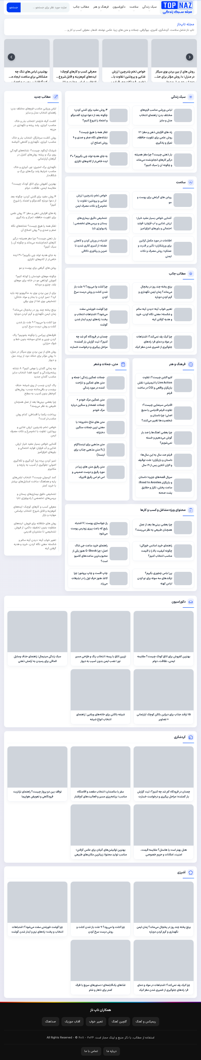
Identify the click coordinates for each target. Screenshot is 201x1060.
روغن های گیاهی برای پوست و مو (37, 268)
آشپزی (181, 872)
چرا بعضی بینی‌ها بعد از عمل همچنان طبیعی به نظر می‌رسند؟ (35, 404)
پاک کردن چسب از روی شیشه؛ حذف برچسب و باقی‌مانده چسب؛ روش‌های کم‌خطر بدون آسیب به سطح (35, 389)
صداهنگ (50, 1021)
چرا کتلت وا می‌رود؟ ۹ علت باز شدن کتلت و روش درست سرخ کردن (36, 324)
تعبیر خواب (96, 1021)
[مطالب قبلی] (189, 57)
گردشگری (179, 737)
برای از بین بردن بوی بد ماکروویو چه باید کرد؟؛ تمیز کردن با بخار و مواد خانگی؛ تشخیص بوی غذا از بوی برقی (33, 297)
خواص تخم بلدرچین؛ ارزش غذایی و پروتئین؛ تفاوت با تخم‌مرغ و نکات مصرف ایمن (33, 431)
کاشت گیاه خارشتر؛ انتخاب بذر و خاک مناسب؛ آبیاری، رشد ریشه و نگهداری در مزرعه (35, 125)
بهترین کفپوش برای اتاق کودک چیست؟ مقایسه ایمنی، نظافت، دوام (34, 186)
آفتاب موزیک (72, 1021)
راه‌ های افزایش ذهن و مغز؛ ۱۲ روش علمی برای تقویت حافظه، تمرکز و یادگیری (33, 215)
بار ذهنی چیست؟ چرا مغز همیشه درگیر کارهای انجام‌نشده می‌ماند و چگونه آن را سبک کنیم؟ (33, 243)
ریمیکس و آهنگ (146, 1021)
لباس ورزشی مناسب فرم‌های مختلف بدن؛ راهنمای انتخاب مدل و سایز (33, 111)
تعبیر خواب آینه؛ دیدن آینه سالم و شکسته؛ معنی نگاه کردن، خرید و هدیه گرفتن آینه (35, 544)
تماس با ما (91, 1051)
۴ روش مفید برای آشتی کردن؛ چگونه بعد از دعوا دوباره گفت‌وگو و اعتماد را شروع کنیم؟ (33, 201)
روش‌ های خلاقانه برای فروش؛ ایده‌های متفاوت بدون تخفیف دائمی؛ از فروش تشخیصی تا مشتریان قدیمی (35, 527)
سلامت (180, 182)
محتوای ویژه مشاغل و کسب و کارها (162, 510)
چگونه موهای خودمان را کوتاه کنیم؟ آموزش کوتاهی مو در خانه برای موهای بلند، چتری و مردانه (35, 280)
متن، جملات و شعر (105, 364)
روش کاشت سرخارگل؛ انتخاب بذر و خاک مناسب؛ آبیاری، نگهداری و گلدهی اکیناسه (34, 140)
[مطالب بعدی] (11, 57)
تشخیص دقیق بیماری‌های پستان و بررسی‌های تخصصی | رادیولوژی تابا (36, 496)
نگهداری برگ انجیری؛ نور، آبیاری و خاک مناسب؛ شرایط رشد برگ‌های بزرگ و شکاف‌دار (35, 171)
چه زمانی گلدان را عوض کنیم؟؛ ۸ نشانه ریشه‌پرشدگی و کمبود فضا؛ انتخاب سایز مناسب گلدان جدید (34, 372)
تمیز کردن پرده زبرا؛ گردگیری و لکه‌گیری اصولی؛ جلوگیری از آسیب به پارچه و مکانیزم (34, 465)
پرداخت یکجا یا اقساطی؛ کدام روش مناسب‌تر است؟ (36, 417)
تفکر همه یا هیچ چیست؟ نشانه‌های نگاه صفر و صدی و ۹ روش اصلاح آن (33, 228)
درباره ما (112, 1051)
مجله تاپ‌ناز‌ (177, 7)
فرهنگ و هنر (177, 364)
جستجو (13, 7)
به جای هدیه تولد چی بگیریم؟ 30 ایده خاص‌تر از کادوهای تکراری (34, 257)
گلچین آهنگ (119, 1021)
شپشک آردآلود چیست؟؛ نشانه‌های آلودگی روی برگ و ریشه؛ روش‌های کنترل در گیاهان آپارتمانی (33, 155)
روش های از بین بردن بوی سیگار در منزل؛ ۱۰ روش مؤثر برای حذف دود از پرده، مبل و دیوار (33, 356)
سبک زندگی (178, 97)
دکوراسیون (178, 601)
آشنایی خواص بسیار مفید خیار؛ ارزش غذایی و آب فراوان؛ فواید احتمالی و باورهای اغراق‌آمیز (36, 448)
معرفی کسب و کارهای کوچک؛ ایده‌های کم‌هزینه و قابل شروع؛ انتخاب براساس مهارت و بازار (34, 511)
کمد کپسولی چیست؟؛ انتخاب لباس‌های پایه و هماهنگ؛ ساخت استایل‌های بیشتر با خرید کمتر (33, 481)
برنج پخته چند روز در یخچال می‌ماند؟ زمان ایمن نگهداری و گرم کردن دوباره (34, 312)
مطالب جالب (177, 273)
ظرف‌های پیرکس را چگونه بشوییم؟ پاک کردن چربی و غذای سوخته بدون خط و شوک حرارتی (34, 339)
